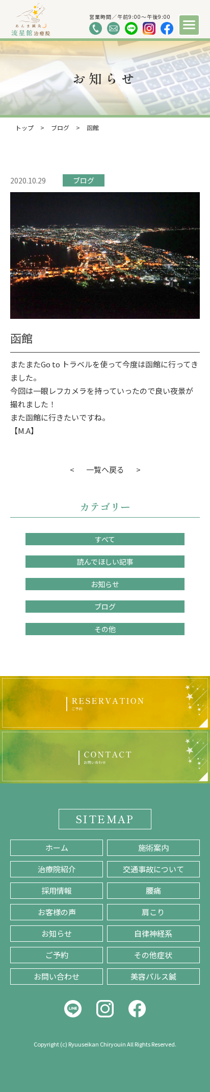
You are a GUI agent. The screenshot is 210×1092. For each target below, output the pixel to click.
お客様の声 (57, 912)
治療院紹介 (57, 869)
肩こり (153, 912)
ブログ (83, 180)
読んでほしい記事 (105, 561)
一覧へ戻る (105, 469)
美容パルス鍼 (153, 976)
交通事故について (153, 869)
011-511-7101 (95, 28)
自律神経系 (153, 933)
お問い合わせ (57, 976)
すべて (105, 539)
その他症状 (153, 954)
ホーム (56, 847)
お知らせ (105, 584)
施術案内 (153, 847)
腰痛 (153, 890)
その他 (105, 629)
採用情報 (56, 890)
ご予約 (56, 954)
